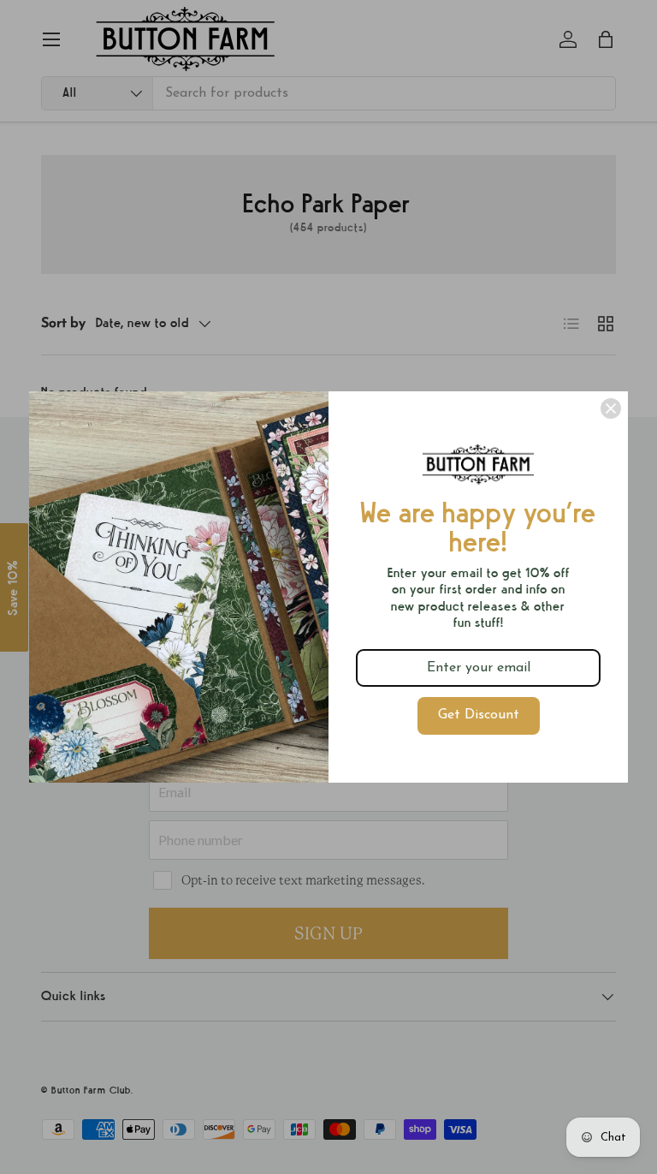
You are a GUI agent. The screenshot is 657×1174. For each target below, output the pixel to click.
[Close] (611, 408)
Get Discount (478, 715)
